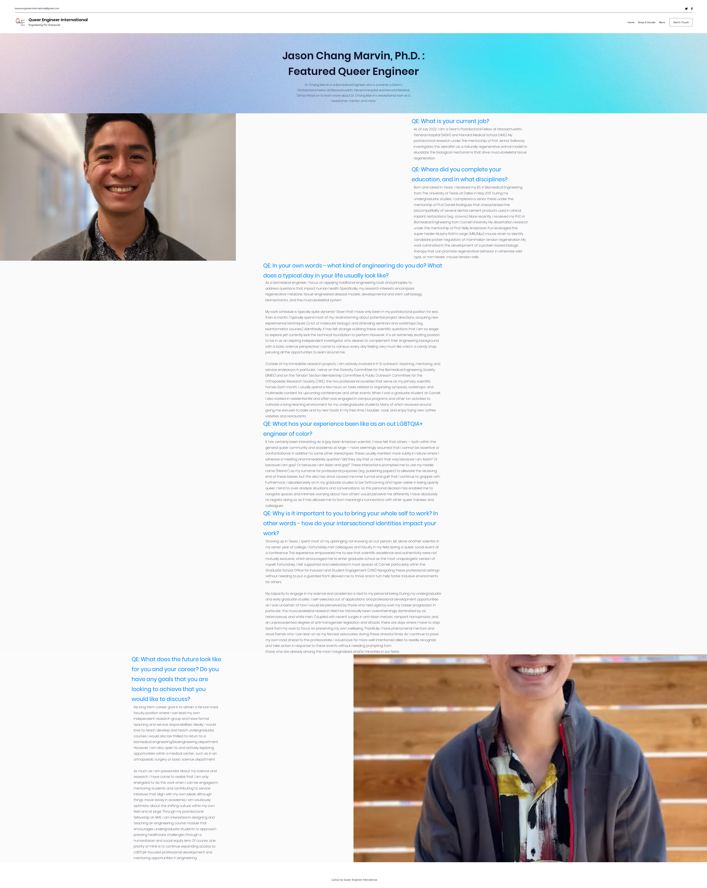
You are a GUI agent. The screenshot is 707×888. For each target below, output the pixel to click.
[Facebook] (692, 9)
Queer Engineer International (58, 20)
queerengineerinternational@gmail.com (37, 8)
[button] (680, 22)
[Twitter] (686, 9)
